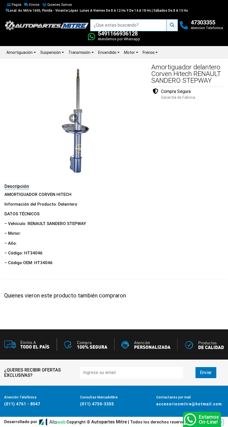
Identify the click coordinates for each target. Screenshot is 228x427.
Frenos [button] (149, 52)
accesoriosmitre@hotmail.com (189, 404)
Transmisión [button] (79, 52)
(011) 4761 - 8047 (22, 404)
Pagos (16, 5)
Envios (33, 5)
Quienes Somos (59, 5)
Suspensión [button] (50, 52)
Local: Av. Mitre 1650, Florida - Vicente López (43, 10)
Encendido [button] (107, 52)
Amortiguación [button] (19, 52)
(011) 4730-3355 (97, 404)
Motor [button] (129, 52)
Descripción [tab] (16, 186)
